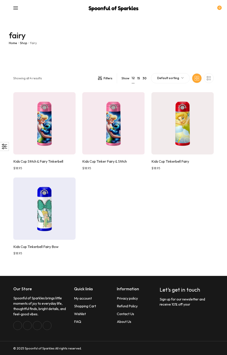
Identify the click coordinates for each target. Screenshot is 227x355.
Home (13, 43)
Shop (23, 43)
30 (145, 78)
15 (138, 78)
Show (125, 78)
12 (133, 78)
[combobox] (170, 78)
